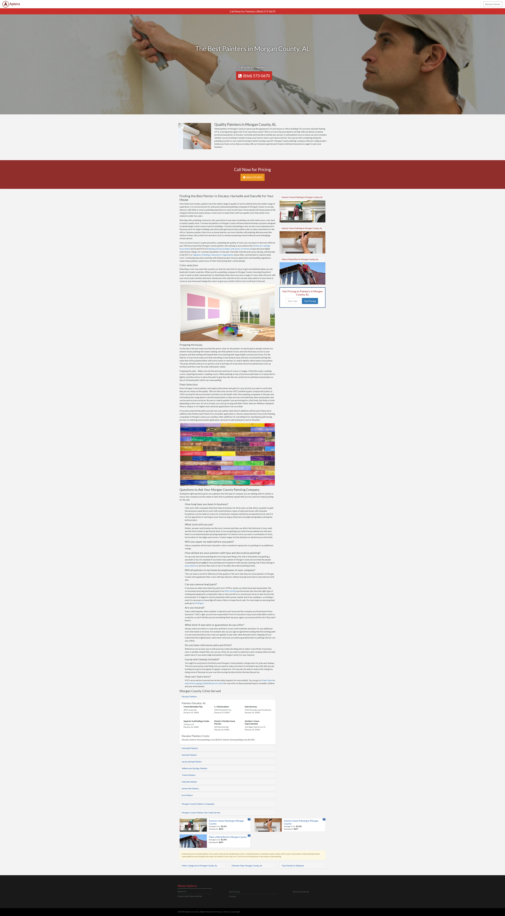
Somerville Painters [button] (190, 788)
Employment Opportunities (190, 896)
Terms (226, 911)
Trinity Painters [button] (189, 775)
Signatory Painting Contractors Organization (213, 254)
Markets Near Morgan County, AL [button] (247, 865)
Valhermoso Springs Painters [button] (194, 768)
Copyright (235, 911)
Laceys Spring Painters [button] (192, 761)
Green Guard (267, 680)
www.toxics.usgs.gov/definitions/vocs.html (204, 683)
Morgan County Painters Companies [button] (198, 804)
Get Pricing (310, 301)
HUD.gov (199, 603)
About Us (182, 891)
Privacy (218, 911)
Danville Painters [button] (189, 755)
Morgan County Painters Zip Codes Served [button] (201, 812)
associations (190, 565)
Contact (232, 896)
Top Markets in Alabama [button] (293, 865)
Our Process (234, 891)
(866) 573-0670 (266, 11)
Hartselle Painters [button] (190, 748)
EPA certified (231, 591)
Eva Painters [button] (187, 795)
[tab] (227, 696)
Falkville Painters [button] (189, 781)
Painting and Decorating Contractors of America (229, 248)
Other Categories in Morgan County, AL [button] (199, 865)
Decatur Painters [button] (189, 696)
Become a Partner (492, 4)
